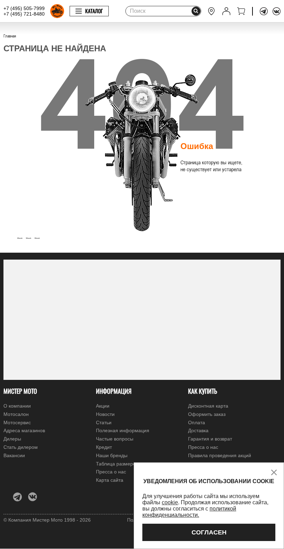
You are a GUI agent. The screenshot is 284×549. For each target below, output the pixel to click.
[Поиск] (196, 11)
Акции (102, 406)
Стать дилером (20, 447)
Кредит (104, 447)
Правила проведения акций (219, 455)
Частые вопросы (114, 439)
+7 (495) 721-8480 (24, 13)
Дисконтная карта (208, 406)
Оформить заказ (206, 414)
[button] (10, 236)
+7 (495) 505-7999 (24, 8)
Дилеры (12, 439)
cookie (170, 502)
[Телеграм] (264, 11)
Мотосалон (16, 414)
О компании (17, 406)
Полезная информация (122, 430)
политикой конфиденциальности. (189, 512)
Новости (105, 414)
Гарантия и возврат (210, 439)
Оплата (196, 422)
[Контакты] (211, 11)
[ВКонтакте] (277, 11)
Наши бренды (111, 455)
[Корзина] (241, 11)
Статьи (104, 422)
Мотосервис (17, 422)
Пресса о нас (203, 447)
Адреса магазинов (24, 430)
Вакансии (14, 455)
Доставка (198, 430)
